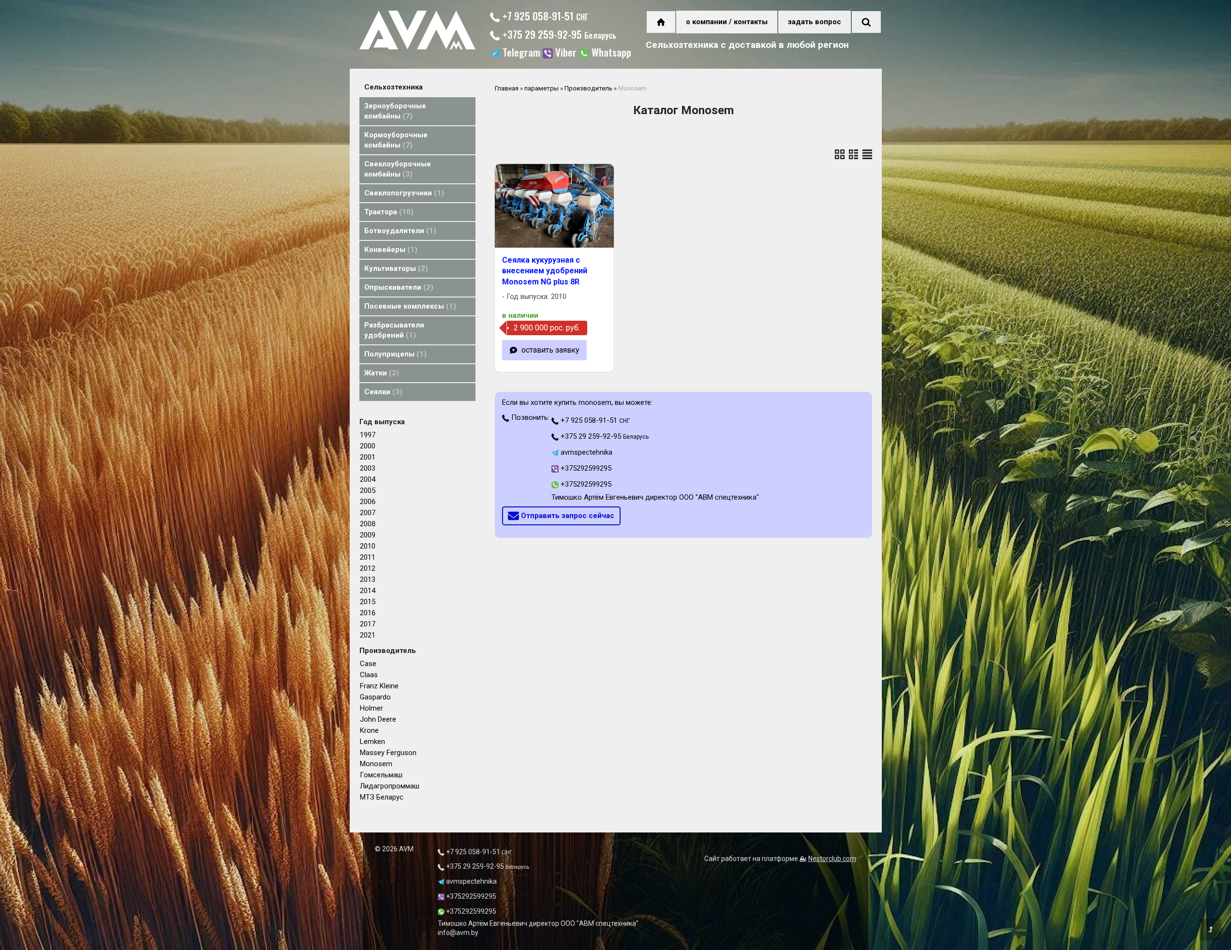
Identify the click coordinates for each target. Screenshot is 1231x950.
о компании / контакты (727, 21)
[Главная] (417, 47)
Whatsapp (610, 53)
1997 (367, 434)
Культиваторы (394, 268)
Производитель (588, 88)
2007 (367, 512)
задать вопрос (814, 21)
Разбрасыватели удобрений (394, 330)
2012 (367, 568)
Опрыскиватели (397, 287)
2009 (367, 535)
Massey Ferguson (388, 752)
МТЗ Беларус (381, 797)
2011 (367, 557)
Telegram (520, 53)
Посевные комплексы (408, 306)
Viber (565, 53)
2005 (367, 490)
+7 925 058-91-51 (544, 15)
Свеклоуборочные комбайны (397, 169)
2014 (367, 590)
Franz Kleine (379, 686)
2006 (367, 501)
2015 (367, 601)
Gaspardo (375, 697)
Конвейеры (389, 249)
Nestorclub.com (832, 858)
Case (368, 663)
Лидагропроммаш (389, 786)
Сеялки (382, 391)
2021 (367, 635)
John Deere (378, 719)
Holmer (371, 708)
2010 (367, 546)
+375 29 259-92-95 (558, 34)
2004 (367, 479)
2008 (367, 524)
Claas (369, 674)
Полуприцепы (394, 354)
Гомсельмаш (381, 775)
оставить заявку (550, 350)
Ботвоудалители (398, 230)
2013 (367, 579)
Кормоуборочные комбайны (396, 140)
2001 (367, 457)
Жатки (380, 373)
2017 (367, 624)
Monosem (376, 763)
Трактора (387, 212)
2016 (367, 613)
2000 (367, 446)
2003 (367, 468)
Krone (369, 730)
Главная (507, 88)
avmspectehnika (585, 452)
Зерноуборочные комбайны (395, 111)
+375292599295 (585, 468)
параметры (541, 88)
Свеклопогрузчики (402, 193)
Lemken (372, 741)
